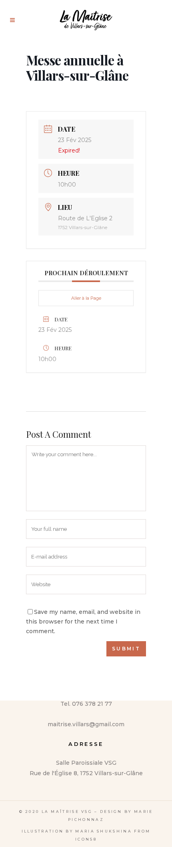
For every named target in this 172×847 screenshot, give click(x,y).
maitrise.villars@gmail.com (86, 724)
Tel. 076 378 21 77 (86, 703)
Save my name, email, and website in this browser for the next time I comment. (83, 621)
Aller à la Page (86, 298)
